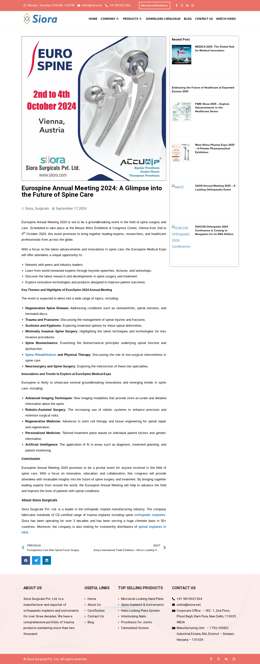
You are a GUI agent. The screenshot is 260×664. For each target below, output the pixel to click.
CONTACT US (204, 19)
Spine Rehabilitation (40, 355)
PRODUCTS (130, 19)
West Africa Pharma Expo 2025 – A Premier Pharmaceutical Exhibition (214, 148)
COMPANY (108, 19)
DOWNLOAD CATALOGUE (163, 19)
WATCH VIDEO (226, 19)
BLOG (188, 19)
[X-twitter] (182, 5)
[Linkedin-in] (187, 5)
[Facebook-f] (176, 5)
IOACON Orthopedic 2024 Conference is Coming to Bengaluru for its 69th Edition (214, 230)
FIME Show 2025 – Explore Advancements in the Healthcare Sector (212, 107)
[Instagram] (192, 5)
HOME (93, 19)
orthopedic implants (149, 515)
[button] (26, 560)
